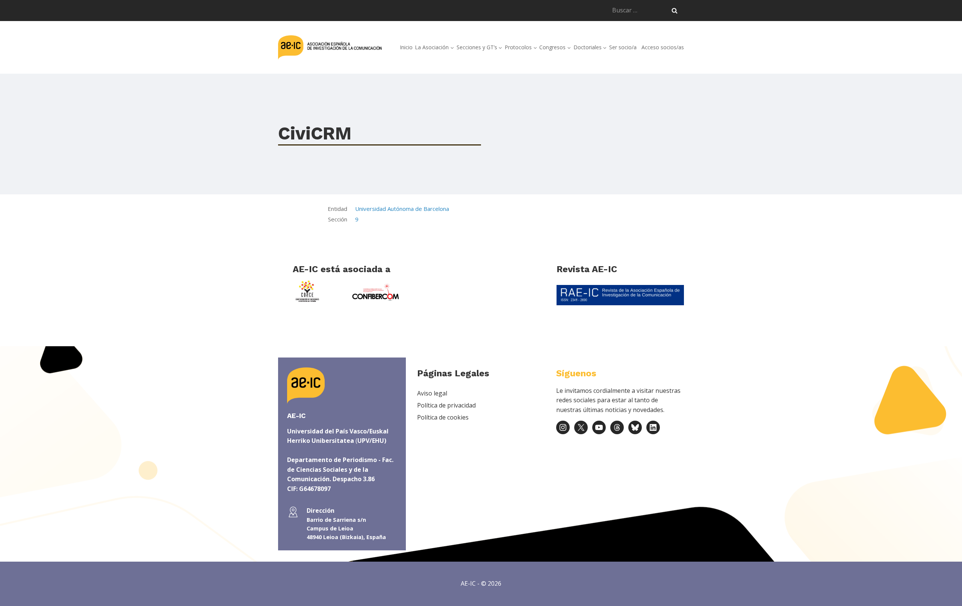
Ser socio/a (623, 47)
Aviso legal (432, 393)
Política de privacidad (446, 405)
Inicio (406, 47)
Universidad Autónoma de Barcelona (402, 208)
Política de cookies (443, 417)
